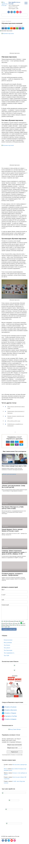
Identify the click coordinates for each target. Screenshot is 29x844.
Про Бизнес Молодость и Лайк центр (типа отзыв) (13, 507)
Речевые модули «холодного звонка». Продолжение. (12, 574)
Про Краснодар (8, 650)
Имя (3, 589)
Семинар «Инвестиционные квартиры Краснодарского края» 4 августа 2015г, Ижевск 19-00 (14, 552)
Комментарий (5, 605)
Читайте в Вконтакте (11, 710)
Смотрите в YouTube (11, 716)
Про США (6, 655)
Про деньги (7, 647)
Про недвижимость (9, 653)
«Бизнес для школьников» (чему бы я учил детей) (13, 486)
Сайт (3, 599)
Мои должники (8, 642)
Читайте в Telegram (10, 713)
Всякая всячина (8, 640)
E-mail (4, 594)
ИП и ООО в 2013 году (13, 421)
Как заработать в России (14, 3)
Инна (5, 768)
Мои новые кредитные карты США (14, 466)
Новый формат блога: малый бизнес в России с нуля (12, 530)
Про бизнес (11, 26)
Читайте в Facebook (10, 707)
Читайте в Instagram (10, 719)
